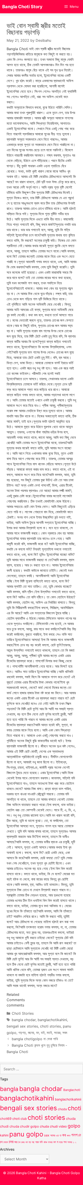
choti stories (50, 1026)
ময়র (61, 1142)
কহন (68, 1135)
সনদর (70, 1142)
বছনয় (31, 1032)
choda (62, 1109)
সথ (65, 1142)
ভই (43, 1032)
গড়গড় (22, 1032)
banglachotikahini (52, 1020)
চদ (1, 1142)
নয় (30, 1142)
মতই (49, 1032)
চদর (11, 1142)
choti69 (6, 1118)
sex (46, 1135)
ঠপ (19, 1142)
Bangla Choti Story (22, 6)
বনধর (50, 1142)
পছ (33, 1142)
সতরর (57, 1032)
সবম (64, 1032)
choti (74, 1108)
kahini (4, 1135)
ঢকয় (23, 1142)
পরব (37, 1142)
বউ (41, 1142)
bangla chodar (24, 1020)
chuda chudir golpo (24, 1126)
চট (79, 1135)
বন (37, 1032)
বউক (45, 1142)
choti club (19, 1118)
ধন (26, 1142)
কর (64, 1135)
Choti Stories (23, 1013)
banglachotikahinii (68, 1099)
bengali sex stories (22, 1026)
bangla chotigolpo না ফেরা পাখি (35, 1039)
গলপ (74, 1135)
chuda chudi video (53, 1126)
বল (54, 1142)
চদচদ (6, 1142)
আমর (52, 1135)
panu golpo (26, 1134)
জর (15, 1142)
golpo (74, 1126)
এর (57, 1135)
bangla (9, 1088)
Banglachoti (71, 1090)
